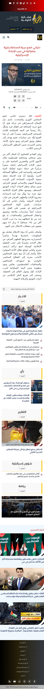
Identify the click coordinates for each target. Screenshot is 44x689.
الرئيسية (27, 59)
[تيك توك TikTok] (23, 3)
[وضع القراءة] (14, 107)
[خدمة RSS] (9, 681)
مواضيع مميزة (18, 59)
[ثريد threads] (20, 3)
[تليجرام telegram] (34, 3)
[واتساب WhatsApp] (31, 3)
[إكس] (19, 96)
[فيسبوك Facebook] (14, 3)
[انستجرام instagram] (17, 3)
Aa (36, 107)
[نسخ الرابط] (4, 289)
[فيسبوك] (23, 96)
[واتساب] (19, 100)
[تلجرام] (23, 100)
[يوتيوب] (15, 96)
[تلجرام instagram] (24, 681)
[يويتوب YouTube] (10, 3)
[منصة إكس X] (27, 3)
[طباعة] (15, 100)
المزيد (23, 301)
